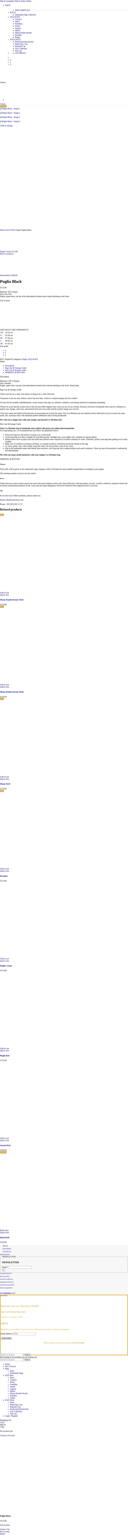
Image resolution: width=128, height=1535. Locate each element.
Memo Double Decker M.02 (12, 600)
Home (2, 230)
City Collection (21, 48)
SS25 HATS (10, 230)
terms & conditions (6, 1279)
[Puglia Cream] (37, 956)
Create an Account (7, 1435)
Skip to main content (23, 1)
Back (12, 1371)
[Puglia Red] (37, 1046)
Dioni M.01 (5, 1237)
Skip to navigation (7, 1)
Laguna (18, 28)
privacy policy (5, 1276)
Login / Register (11, 1416)
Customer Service (6, 1273)
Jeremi (17, 26)
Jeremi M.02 (5, 1145)
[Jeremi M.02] (37, 1136)
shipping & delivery (7, 1282)
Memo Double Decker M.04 (12, 692)
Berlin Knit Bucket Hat (24, 42)
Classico (18, 19)
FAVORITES (20, 53)
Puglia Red (4, 1056)
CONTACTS (6, 1252)
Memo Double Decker (19, 1393)
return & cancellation (7, 1285)
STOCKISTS (6, 1249)
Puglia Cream (5, 251)
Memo (17, 30)
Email (5, 1267)
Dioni (17, 21)
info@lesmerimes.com (14, 500)
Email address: (7, 1334)
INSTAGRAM (4, 1254)
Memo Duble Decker (23, 33)
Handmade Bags (16, 1373)
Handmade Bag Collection (25, 15)
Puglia (17, 37)
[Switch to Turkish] (11, 58)
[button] (4, 593)
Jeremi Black (5, 275)
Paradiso (18, 35)
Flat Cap (18, 51)
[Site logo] (6, 80)
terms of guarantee (6, 1288)
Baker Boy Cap (21, 44)
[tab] (9, 366)
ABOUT (5, 1246)
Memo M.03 (5, 784)
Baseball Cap (20, 46)
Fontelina (18, 24)
